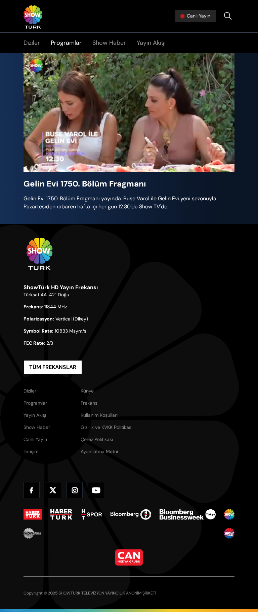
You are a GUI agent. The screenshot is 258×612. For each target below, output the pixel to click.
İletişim (31, 451)
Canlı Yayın (35, 439)
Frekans (89, 403)
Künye (87, 391)
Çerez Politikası (97, 439)
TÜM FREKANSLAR (52, 367)
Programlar (66, 43)
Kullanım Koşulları (99, 415)
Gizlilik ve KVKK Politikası (106, 427)
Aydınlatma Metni (99, 451)
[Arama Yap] (227, 16)
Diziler (32, 43)
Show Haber (109, 43)
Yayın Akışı (151, 43)
